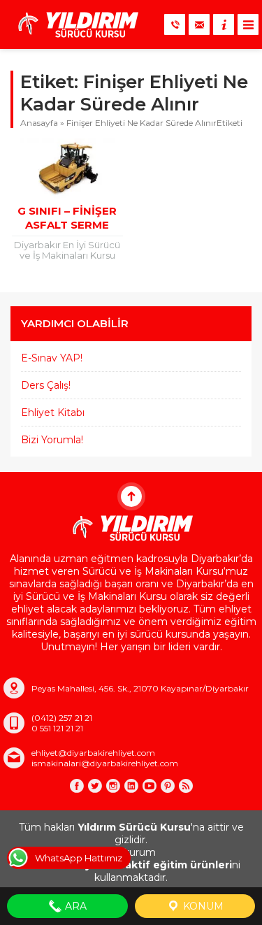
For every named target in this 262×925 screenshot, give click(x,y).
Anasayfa (39, 122)
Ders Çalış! (46, 385)
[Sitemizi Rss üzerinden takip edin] (186, 786)
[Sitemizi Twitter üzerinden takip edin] (95, 786)
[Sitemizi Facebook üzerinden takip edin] (77, 786)
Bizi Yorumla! (52, 439)
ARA (74, 906)
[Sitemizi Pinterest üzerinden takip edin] (168, 786)
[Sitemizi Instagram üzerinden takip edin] (113, 786)
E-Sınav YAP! (51, 358)
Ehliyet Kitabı (53, 412)
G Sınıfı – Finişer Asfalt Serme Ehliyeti (67, 224)
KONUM (202, 906)
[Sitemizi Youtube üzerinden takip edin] (150, 786)
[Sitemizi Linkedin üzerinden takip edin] (131, 786)
